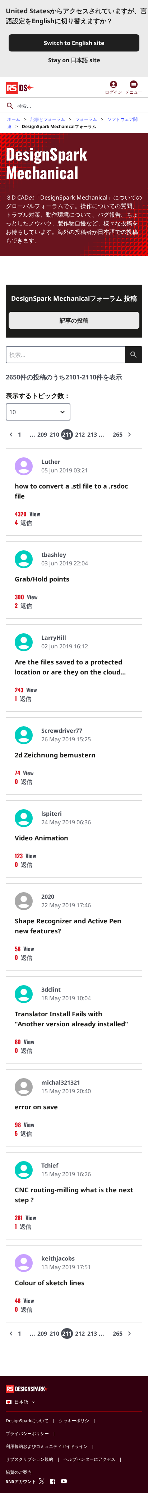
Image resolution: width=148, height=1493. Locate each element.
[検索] (10, 106)
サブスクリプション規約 (29, 1459)
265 (117, 434)
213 (92, 434)
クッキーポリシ (74, 1421)
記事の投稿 (74, 320)
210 (54, 434)
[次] (129, 434)
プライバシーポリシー (27, 1433)
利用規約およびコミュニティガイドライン (47, 1446)
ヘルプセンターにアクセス (89, 1459)
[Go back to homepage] (20, 88)
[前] (11, 434)
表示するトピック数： (38, 395)
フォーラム (86, 119)
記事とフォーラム (48, 119)
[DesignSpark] (27, 1388)
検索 (133, 354)
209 (42, 434)
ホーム (13, 119)
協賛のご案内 (19, 1472)
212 (80, 434)
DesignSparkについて (27, 1421)
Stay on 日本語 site (74, 60)
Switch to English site (74, 43)
